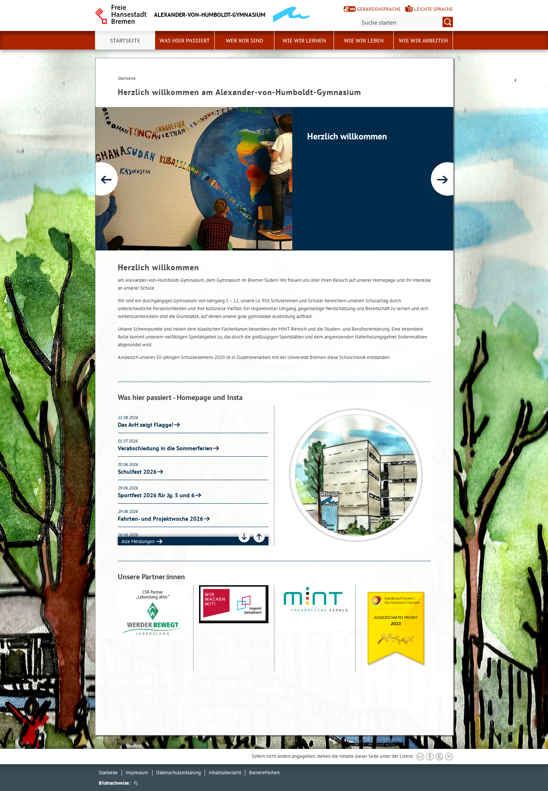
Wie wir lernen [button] (304, 40)
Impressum (137, 772)
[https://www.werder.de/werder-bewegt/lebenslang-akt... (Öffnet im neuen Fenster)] (153, 628)
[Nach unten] (244, 536)
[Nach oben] (259, 536)
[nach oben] (525, 768)
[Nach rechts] (447, 179)
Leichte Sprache (433, 9)
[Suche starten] (448, 22)
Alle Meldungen (138, 541)
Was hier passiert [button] (185, 40)
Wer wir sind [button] (244, 40)
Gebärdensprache (379, 9)
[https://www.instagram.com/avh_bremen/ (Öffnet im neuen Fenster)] (355, 475)
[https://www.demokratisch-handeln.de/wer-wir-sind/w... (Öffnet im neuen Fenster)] (396, 628)
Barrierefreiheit (264, 772)
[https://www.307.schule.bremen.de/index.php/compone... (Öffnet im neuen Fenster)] (234, 628)
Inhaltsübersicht (225, 772)
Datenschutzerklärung (178, 772)
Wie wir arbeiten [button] (423, 40)
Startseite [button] (125, 40)
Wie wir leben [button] (364, 40)
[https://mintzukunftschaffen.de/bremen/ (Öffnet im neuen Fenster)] (315, 628)
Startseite (108, 772)
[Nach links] (101, 179)
